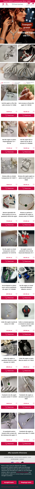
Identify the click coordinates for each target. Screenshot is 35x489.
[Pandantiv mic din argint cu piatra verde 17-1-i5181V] (9, 384)
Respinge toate (26, 482)
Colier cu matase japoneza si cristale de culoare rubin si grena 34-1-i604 (26, 324)
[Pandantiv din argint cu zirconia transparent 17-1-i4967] (26, 384)
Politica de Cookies (22, 472)
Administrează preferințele (9, 487)
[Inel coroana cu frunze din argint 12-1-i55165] (26, 92)
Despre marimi (15, 459)
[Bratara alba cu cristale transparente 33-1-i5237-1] (9, 165)
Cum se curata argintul (20, 457)
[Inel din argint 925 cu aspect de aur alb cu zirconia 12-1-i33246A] (26, 129)
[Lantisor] (26, 53)
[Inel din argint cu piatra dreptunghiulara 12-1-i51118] (9, 129)
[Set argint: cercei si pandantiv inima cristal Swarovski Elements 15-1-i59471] (26, 238)
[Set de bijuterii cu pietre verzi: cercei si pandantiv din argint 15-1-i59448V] (9, 275)
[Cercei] (17, 71)
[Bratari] (8, 53)
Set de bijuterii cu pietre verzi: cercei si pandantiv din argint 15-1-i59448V (9, 287)
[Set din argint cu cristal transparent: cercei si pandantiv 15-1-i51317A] (9, 238)
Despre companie (8, 457)
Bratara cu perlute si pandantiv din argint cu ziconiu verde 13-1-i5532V (26, 214)
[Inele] (17, 26)
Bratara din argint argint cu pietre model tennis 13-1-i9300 (26, 178)
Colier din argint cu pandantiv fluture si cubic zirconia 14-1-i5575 (9, 360)
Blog (29, 457)
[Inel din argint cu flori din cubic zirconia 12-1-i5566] (9, 92)
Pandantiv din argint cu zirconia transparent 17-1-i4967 (26, 396)
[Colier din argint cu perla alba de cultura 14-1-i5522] (26, 348)
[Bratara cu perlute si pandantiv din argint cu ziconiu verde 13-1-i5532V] (26, 202)
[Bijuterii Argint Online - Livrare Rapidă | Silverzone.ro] (17, 4)
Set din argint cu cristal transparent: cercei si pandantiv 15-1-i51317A (9, 251)
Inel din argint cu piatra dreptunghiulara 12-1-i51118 (9, 141)
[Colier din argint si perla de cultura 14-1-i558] (9, 311)
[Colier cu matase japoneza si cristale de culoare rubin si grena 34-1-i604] (26, 311)
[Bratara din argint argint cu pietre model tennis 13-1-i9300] (26, 165)
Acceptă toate (9, 482)
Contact (21, 459)
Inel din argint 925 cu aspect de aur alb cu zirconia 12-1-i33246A (26, 141)
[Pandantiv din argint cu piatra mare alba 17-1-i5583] (26, 421)
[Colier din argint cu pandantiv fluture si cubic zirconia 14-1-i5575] (9, 348)
